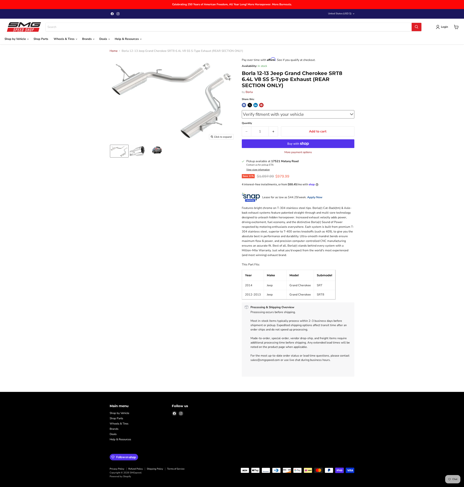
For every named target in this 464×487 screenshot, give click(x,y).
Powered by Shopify (120, 476)
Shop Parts (41, 39)
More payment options (298, 152)
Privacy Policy (117, 469)
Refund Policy (135, 469)
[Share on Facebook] (244, 105)
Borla (249, 92)
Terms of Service (176, 469)
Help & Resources (127, 39)
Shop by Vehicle (16, 39)
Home (114, 51)
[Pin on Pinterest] (261, 105)
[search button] (416, 27)
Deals (103, 39)
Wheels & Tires (64, 39)
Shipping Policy (155, 469)
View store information (258, 169)
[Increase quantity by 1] (273, 131)
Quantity (247, 123)
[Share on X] (250, 105)
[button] (119, 151)
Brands (87, 39)
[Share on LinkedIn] (255, 105)
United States (339, 13)
